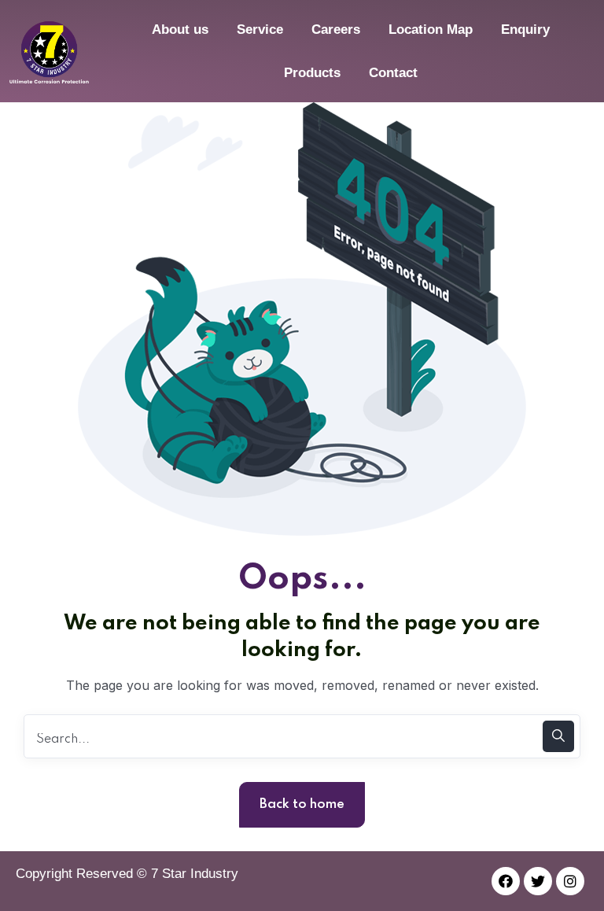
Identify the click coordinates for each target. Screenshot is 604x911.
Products (312, 72)
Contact (393, 72)
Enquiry (525, 29)
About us (180, 29)
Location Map (431, 29)
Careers (335, 29)
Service (260, 29)
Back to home (302, 804)
